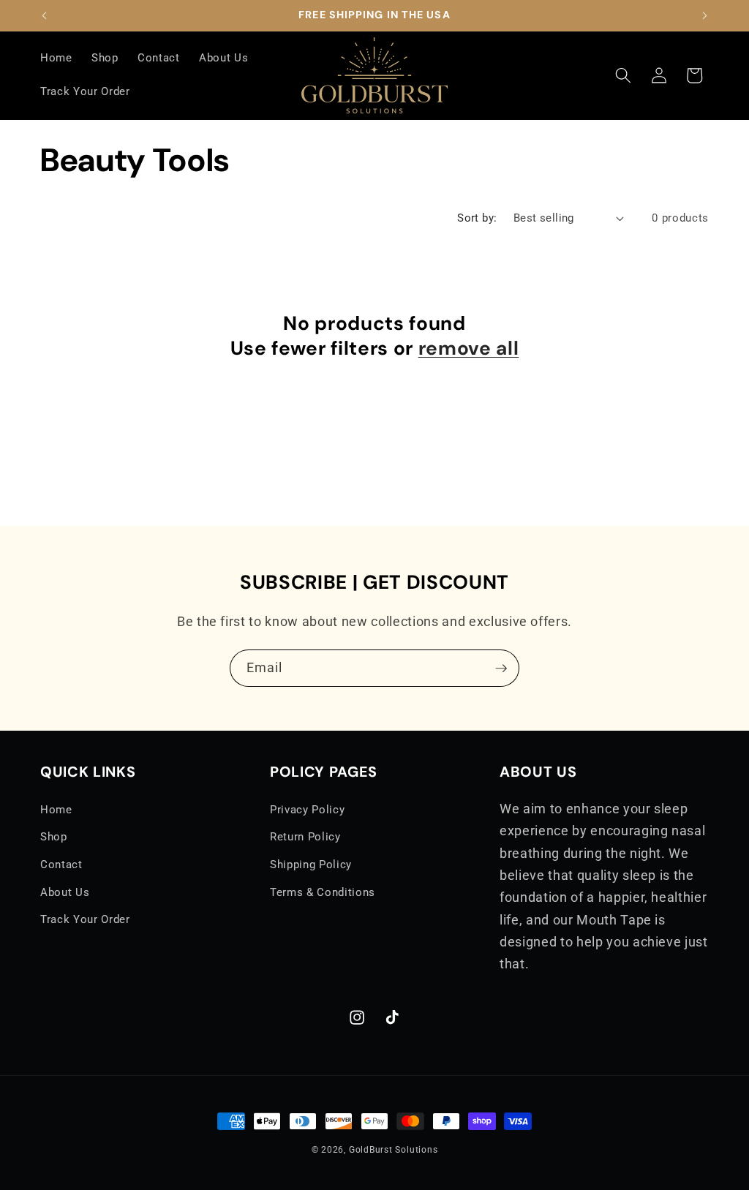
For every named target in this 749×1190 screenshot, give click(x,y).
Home (56, 809)
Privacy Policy (307, 809)
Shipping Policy (311, 864)
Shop (53, 836)
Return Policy (305, 836)
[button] (623, 75)
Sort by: (477, 218)
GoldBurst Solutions (393, 1150)
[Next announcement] (705, 15)
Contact (61, 864)
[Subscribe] (501, 668)
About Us (64, 892)
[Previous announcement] (45, 15)
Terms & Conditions (322, 892)
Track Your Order (85, 919)
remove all (468, 348)
